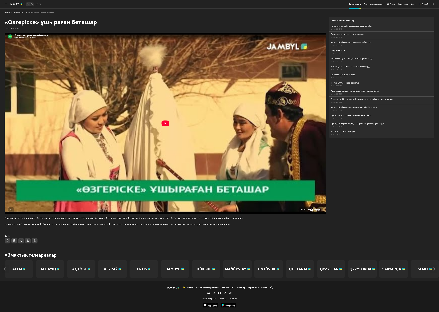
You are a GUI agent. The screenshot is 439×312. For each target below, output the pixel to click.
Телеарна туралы (208, 298)
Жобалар (391, 4)
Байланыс (223, 298)
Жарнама (234, 298)
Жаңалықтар (355, 4)
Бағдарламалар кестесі (374, 4)
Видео (413, 4)
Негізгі (7, 12)
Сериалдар (403, 4)
